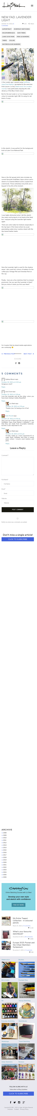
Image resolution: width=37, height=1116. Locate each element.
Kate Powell (9, 416)
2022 (4, 867)
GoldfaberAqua (8, 33)
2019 (4, 860)
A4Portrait (7, 29)
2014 (4, 847)
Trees (4, 40)
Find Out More (18, 637)
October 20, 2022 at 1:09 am (11, 394)
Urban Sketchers (7, 1062)
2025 (4, 874)
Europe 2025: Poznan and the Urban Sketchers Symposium (24, 945)
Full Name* (5, 480)
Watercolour (6, 960)
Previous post (9, 354)
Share (32, 24)
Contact (16, 1109)
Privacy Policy (24, 1109)
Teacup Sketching (24, 1001)
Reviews (21, 1062)
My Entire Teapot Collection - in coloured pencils (23, 920)
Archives (10, 1109)
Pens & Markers (23, 36)
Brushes (21, 960)
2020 (4, 862)
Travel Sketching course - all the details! (17, 783)
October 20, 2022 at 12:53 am (11, 382)
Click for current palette (10, 607)
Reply (3, 387)
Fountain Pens (23, 980)
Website (4, 498)
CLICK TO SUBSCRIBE (17, 539)
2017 (4, 855)
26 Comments (29, 937)
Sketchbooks (23, 1021)
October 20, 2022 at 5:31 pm (15, 434)
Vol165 (12, 40)
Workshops (5, 1041)
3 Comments (27, 926)
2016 (4, 852)
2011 (4, 840)
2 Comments (28, 950)
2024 (4, 872)
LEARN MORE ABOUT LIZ (12, 583)
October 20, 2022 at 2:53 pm (15, 406)
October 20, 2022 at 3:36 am (11, 419)
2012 (4, 842)
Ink (2, 1001)
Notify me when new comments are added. (14, 522)
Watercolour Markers (11, 44)
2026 (4, 877)
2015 (4, 850)
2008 (4, 833)
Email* (3, 489)
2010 (4, 838)
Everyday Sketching (22, 29)
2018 (4, 857)
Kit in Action (5, 980)
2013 (4, 845)
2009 (4, 835)
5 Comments (8, 25)
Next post (28, 354)
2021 (4, 865)
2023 (4, 870)
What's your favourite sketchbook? (22, 933)
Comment (5, 455)
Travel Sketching (24, 1041)
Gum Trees (21, 33)
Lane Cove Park (8, 36)
